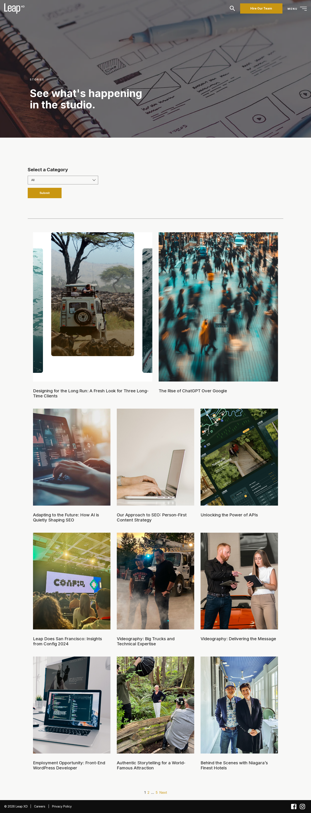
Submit (45, 193)
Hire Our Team (261, 8)
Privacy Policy (62, 806)
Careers (39, 806)
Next (163, 792)
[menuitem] (14, 8)
